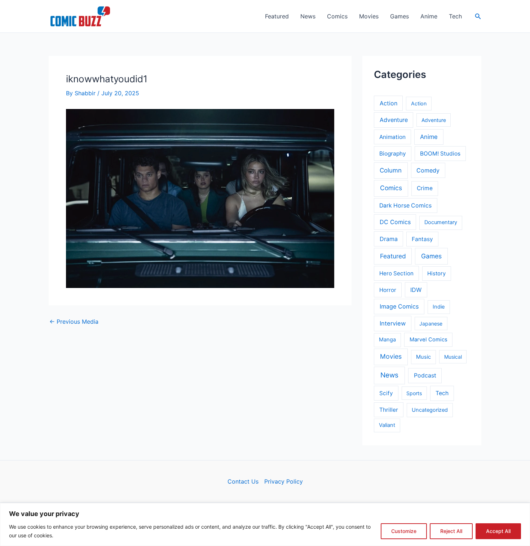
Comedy (428, 170)
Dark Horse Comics (405, 205)
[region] (265, 524)
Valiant (387, 425)
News (307, 16)
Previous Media (73, 321)
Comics (337, 16)
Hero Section (396, 273)
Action (388, 103)
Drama (389, 239)
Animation (392, 137)
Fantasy (422, 239)
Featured (277, 16)
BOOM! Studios (440, 153)
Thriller (388, 409)
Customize (403, 531)
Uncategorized (430, 410)
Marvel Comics (428, 339)
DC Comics (395, 222)
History (436, 273)
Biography (392, 153)
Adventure (394, 119)
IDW (415, 289)
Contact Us (243, 481)
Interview (393, 323)
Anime (428, 16)
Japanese (430, 323)
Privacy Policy (283, 481)
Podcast (425, 375)
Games (399, 16)
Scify (386, 393)
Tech (455, 16)
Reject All (451, 531)
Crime (425, 188)
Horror (387, 290)
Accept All (498, 531)
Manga (387, 339)
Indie (439, 306)
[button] (478, 16)
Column (391, 170)
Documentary (440, 222)
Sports (414, 393)
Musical (453, 357)
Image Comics (399, 306)
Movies (369, 16)
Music (423, 357)
